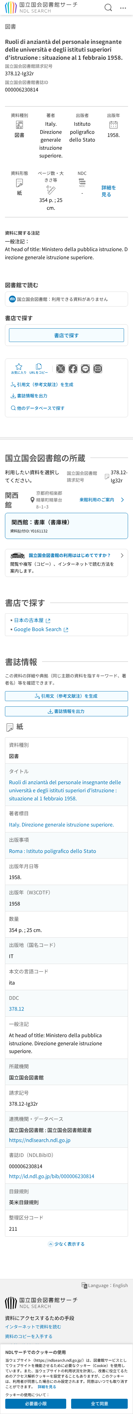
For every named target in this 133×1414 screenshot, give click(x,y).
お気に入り (19, 372)
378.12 (16, 1008)
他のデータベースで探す (41, 408)
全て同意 (99, 1403)
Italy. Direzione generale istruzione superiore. (61, 824)
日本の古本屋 (29, 620)
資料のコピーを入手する (29, 1336)
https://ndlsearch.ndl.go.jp (40, 1140)
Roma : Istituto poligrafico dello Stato (52, 850)
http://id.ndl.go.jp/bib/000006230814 (51, 1176)
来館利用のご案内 (96, 499)
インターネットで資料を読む (33, 1326)
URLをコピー (38, 372)
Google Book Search (38, 629)
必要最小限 (36, 1403)
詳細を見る (108, 191)
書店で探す (66, 335)
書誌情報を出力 (32, 395)
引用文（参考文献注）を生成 (45, 384)
